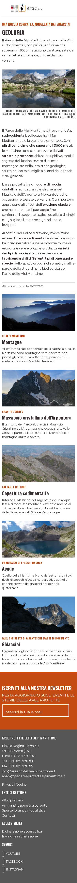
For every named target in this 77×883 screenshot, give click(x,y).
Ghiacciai (11, 644)
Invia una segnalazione (20, 836)
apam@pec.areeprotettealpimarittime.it (33, 776)
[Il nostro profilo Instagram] (3, 870)
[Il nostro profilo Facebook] (3, 862)
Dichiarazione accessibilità (22, 831)
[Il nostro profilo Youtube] (3, 854)
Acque (8, 568)
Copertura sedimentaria (25, 493)
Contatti (8, 815)
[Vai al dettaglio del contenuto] (38, 312)
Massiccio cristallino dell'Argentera (36, 417)
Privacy (7, 784)
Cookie (21, 784)
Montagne (12, 341)
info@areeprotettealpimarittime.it (28, 771)
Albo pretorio (12, 800)
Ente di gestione (14, 792)
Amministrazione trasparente (24, 805)
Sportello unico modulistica (23, 810)
